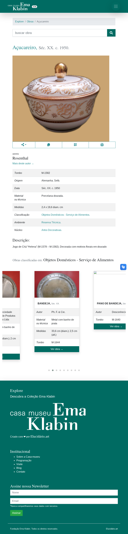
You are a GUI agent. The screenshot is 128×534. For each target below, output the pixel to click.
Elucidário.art (39, 436)
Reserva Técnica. (51, 222)
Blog (19, 468)
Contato (20, 471)
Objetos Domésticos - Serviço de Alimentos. (66, 214)
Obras (30, 21)
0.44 (34, 7)
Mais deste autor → (23, 163)
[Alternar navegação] (115, 6)
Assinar (16, 513)
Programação (23, 460)
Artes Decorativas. (52, 230)
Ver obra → (57, 349)
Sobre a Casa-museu (28, 456)
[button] (49, 370)
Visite (19, 464)
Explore (19, 21)
